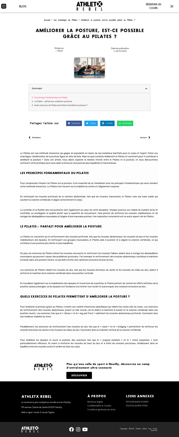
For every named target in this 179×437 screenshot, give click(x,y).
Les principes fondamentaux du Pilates (50, 97)
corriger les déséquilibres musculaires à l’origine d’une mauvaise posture (56, 216)
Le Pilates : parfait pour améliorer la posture (53, 101)
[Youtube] (85, 429)
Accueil (47, 20)
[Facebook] (71, 429)
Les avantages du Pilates (65, 20)
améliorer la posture (30, 159)
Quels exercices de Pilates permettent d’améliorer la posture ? (61, 105)
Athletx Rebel (36, 396)
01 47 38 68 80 (28, 417)
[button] (172, 6)
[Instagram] (78, 429)
